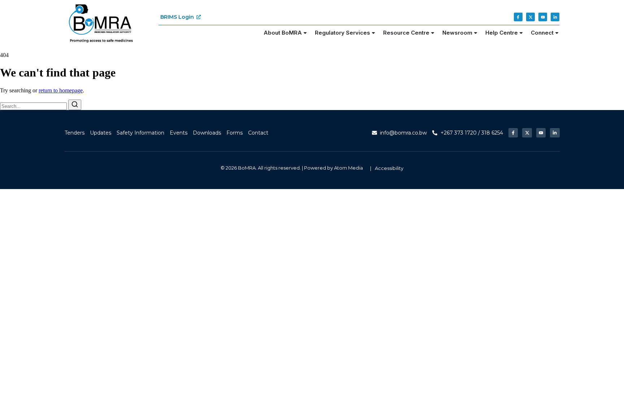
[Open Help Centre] (521, 33)
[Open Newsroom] (475, 33)
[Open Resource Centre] (432, 33)
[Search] (74, 105)
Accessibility (389, 168)
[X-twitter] (530, 17)
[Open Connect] (556, 33)
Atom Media (348, 168)
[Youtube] (542, 17)
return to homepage (61, 90)
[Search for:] (34, 106)
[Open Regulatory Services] (373, 33)
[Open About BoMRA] (305, 33)
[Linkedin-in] (555, 17)
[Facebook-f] (518, 17)
